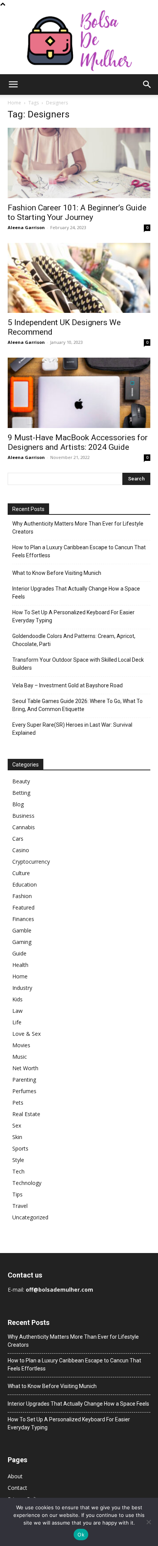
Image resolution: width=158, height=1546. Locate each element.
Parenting (24, 1079)
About (15, 1476)
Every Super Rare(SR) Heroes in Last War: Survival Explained (72, 729)
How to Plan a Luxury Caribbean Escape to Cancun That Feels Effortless (79, 551)
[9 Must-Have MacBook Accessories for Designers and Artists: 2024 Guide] (79, 393)
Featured (23, 907)
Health (20, 964)
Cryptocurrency (31, 861)
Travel (20, 1205)
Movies (21, 1045)
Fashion (22, 896)
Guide (19, 953)
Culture (21, 873)
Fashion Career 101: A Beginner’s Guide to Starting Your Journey (77, 212)
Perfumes (24, 1091)
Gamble (21, 930)
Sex (16, 1125)
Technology (26, 1182)
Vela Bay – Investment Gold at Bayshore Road (67, 685)
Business (23, 815)
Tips (17, 1194)
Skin (17, 1137)
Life (16, 1022)
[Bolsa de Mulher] (79, 41)
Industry (22, 987)
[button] (13, 84)
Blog (18, 804)
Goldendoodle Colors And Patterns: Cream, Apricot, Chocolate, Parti (73, 640)
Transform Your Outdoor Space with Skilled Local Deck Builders (78, 664)
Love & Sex (26, 1033)
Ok (80, 1534)
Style (18, 1160)
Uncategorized (30, 1217)
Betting (21, 792)
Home (14, 102)
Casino (20, 850)
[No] (148, 1522)
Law (17, 1010)
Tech (18, 1171)
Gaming (21, 942)
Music (19, 1056)
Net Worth (25, 1068)
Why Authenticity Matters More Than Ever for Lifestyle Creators (77, 528)
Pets (17, 1102)
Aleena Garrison (26, 227)
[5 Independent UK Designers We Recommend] (79, 278)
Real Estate (26, 1114)
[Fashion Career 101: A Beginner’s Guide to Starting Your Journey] (79, 163)
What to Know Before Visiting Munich (56, 573)
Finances (23, 919)
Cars (17, 838)
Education (24, 884)
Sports (20, 1148)
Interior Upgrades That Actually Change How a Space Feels (76, 593)
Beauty (21, 781)
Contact (17, 1487)
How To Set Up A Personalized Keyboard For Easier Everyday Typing (73, 616)
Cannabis (23, 827)
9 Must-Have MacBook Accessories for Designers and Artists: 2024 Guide (78, 442)
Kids (17, 999)
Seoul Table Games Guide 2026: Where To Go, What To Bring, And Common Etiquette (77, 705)
